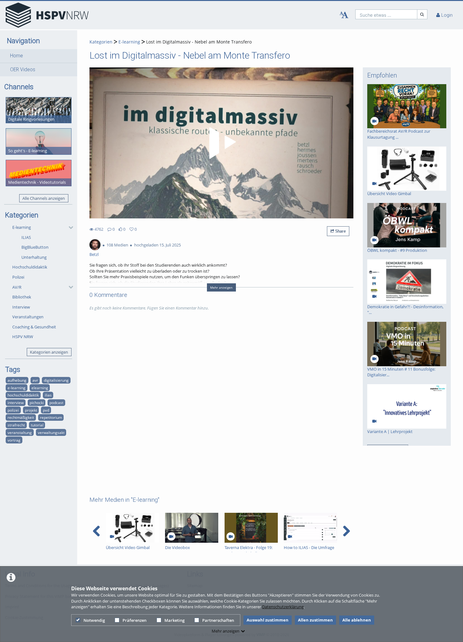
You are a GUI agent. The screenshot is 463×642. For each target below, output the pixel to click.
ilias (48, 394)
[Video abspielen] (221, 143)
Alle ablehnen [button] (356, 620)
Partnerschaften (218, 620)
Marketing (174, 620)
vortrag (14, 439)
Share (340, 231)
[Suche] (422, 14)
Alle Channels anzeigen (43, 198)
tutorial (37, 424)
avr (35, 380)
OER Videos (22, 69)
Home (16, 56)
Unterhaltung (34, 257)
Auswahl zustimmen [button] (268, 620)
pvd (46, 410)
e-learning (17, 387)
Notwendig (94, 620)
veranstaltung (20, 432)
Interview (21, 307)
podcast (56, 402)
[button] (38, 55)
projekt (31, 410)
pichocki (37, 402)
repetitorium (51, 417)
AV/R (16, 287)
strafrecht (16, 424)
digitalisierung (56, 380)
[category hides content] (69, 228)
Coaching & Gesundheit (34, 327)
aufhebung (17, 380)
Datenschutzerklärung (283, 607)
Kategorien (100, 42)
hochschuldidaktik (23, 394)
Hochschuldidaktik (29, 267)
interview (16, 402)
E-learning (21, 227)
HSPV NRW (22, 336)
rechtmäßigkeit (21, 417)
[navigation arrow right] (346, 531)
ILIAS (26, 237)
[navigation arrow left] (96, 531)
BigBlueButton (35, 247)
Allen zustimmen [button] (315, 620)
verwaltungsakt (51, 432)
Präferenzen (134, 620)
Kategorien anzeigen (49, 352)
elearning (39, 387)
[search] (386, 14)
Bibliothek (21, 297)
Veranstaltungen (27, 317)
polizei (13, 410)
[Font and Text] (344, 15)
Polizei (18, 277)
